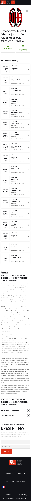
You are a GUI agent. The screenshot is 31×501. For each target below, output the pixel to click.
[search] (13, 2)
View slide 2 (16, 26)
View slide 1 (14, 26)
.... (15, 477)
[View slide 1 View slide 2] (15, 17)
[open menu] (28, 2)
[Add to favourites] (27, 11)
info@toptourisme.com (15, 473)
